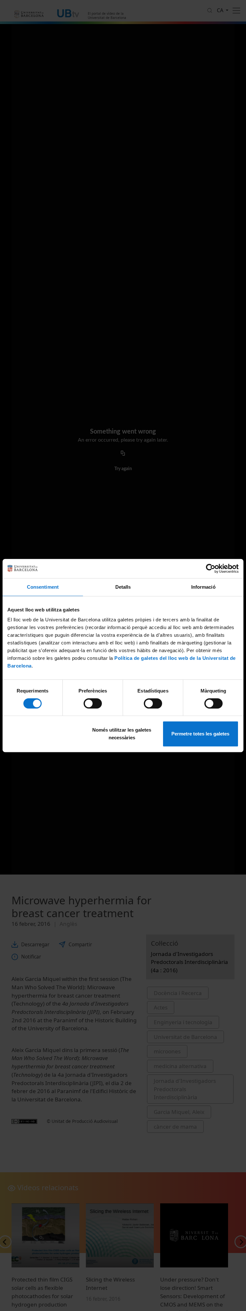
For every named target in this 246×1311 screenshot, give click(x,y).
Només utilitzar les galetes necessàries (121, 733)
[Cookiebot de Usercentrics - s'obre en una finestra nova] (211, 568)
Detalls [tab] (123, 587)
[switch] (93, 703)
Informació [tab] (203, 587)
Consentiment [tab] (43, 587)
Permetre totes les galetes (200, 733)
